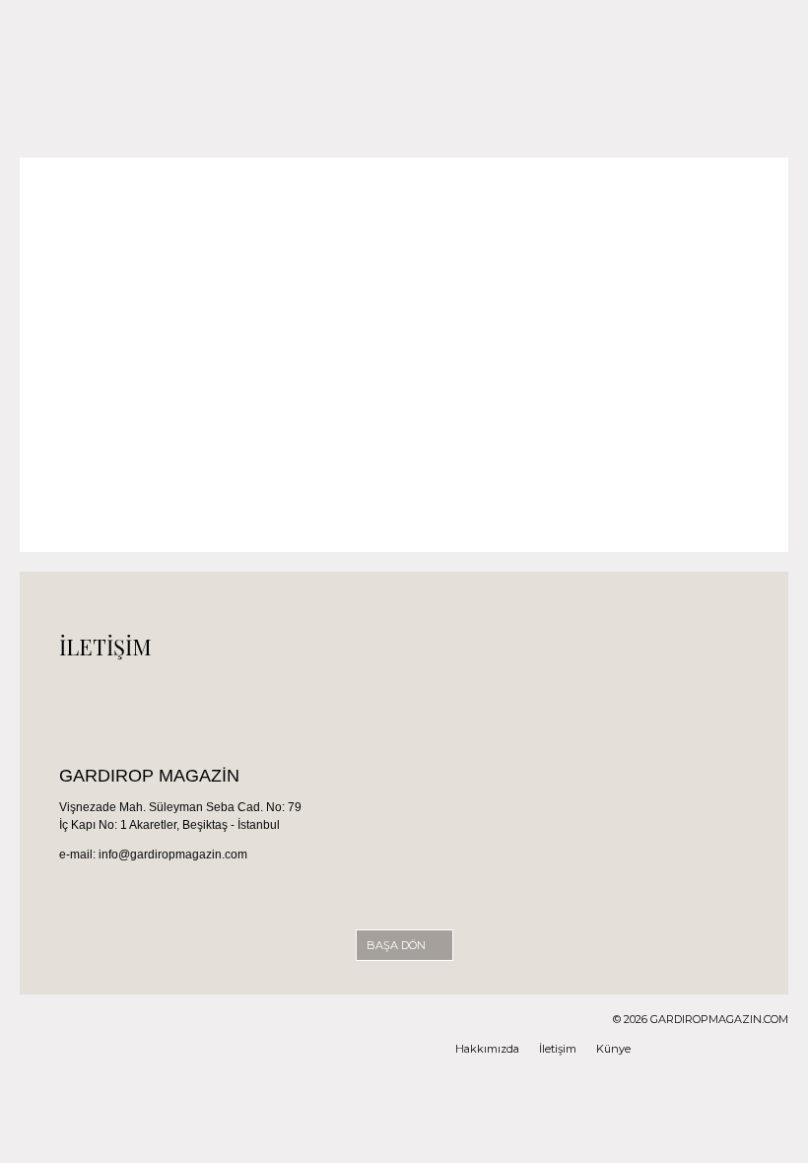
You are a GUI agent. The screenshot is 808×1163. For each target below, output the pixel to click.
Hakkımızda (487, 1049)
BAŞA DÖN (398, 945)
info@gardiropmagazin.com (173, 854)
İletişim (557, 1049)
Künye (613, 1049)
